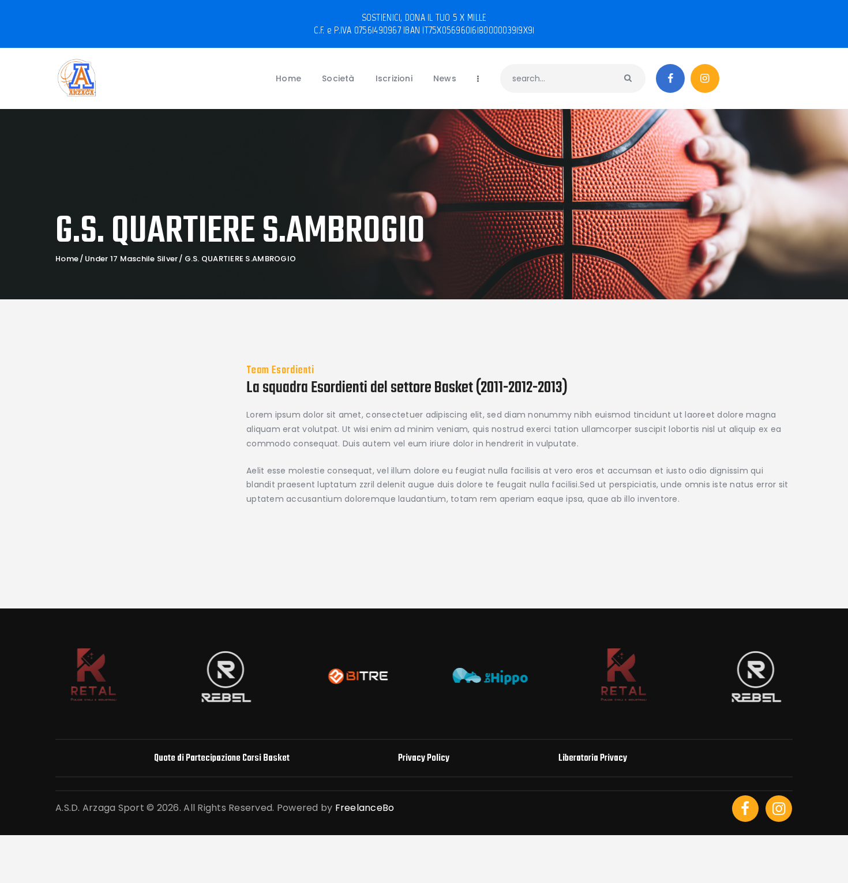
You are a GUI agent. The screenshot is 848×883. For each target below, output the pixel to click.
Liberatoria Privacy (592, 758)
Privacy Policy (423, 758)
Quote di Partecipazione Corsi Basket (222, 758)
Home (66, 259)
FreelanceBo (365, 807)
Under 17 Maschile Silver (131, 259)
